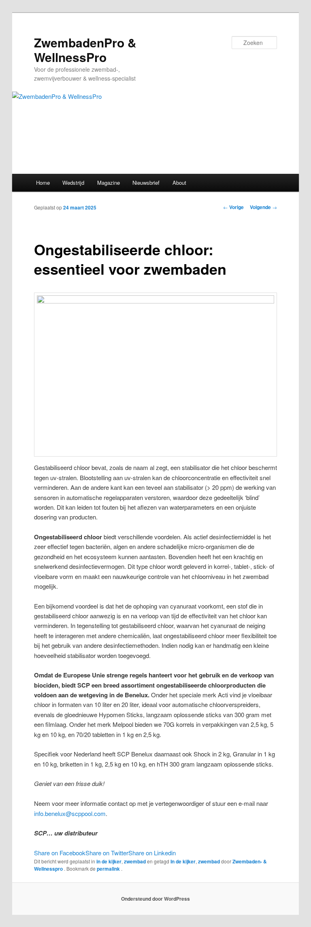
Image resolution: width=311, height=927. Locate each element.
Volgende (263, 207)
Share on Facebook (59, 852)
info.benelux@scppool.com (70, 813)
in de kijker (108, 861)
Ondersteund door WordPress (155, 898)
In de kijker (183, 861)
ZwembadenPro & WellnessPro (85, 50)
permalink (109, 868)
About (179, 182)
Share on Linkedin (152, 852)
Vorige (233, 207)
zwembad (135, 861)
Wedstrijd (73, 182)
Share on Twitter (106, 852)
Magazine (108, 182)
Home (43, 182)
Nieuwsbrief (146, 182)
